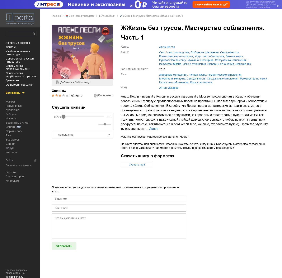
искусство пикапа (201, 82)
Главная (56, 16)
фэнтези (11, 47)
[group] (82, 121)
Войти (9, 160)
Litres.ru (11, 172)
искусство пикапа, (170, 63)
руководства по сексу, (173, 60)
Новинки (11, 118)
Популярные (14, 105)
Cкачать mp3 (137, 164)
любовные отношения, (205, 52)
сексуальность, (230, 52)
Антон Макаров (168, 87)
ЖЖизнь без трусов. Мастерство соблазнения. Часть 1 (155, 136)
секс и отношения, (195, 63)
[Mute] (94, 124)
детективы (12, 80)
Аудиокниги (13, 110)
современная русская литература (20, 60)
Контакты (11, 152)
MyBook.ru (12, 180)
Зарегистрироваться (18, 165)
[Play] (66, 124)
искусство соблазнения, (210, 56)
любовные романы (18, 42)
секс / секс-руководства (82, 16)
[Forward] (74, 124)
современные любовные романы (18, 67)
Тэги (8, 135)
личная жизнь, (235, 56)
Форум (10, 148)
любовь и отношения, (221, 63)
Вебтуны (11, 114)
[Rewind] (58, 124)
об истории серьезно (19, 84)
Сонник (10, 143)
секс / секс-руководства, (174, 52)
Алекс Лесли (108, 16)
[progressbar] (83, 117)
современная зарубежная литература (21, 75)
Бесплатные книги (17, 122)
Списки (10, 126)
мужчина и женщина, (200, 60)
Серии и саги (14, 131)
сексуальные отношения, (231, 60)
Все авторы (13, 139)
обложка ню (243, 63)
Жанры (10, 101)
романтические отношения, (176, 56)
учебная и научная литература (18, 53)
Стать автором (15, 176)
